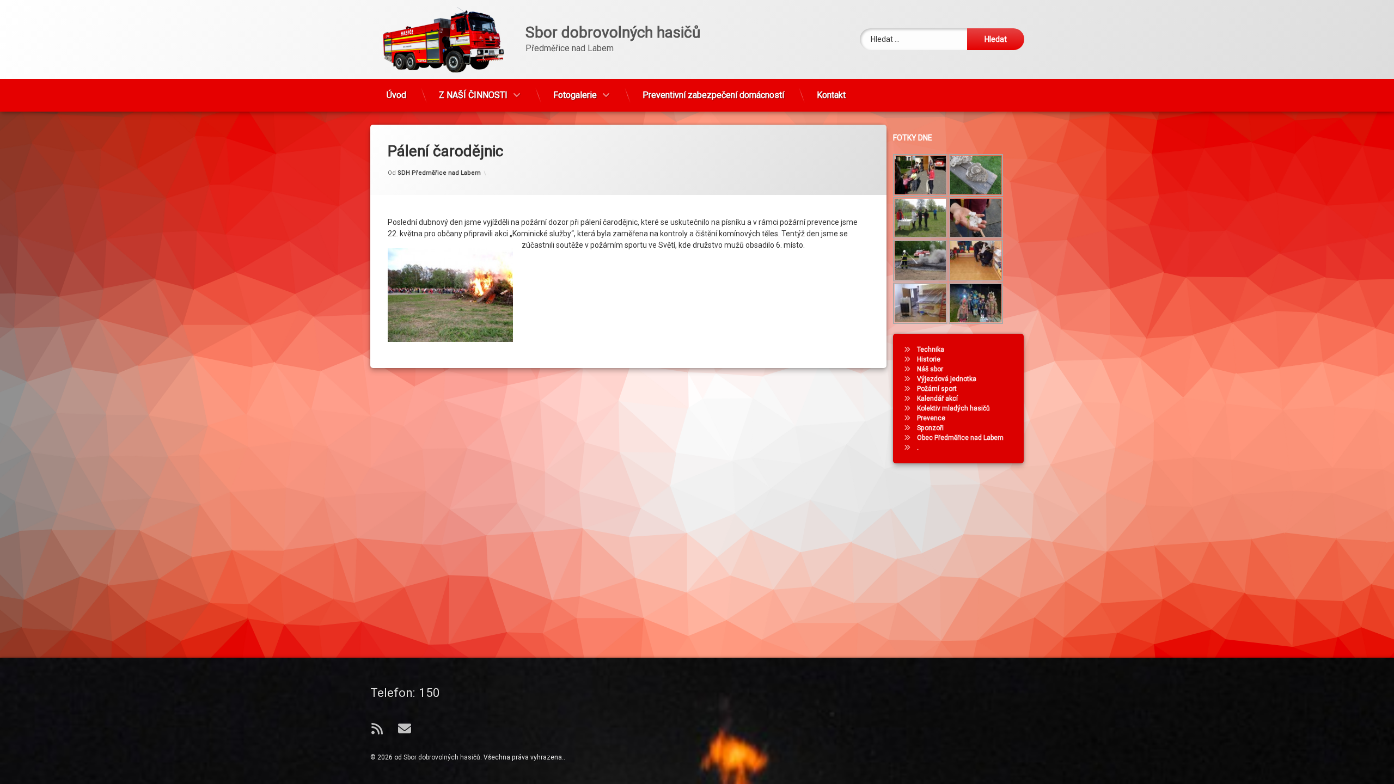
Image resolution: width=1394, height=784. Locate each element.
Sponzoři (930, 428)
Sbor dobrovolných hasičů (441, 757)
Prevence (931, 418)
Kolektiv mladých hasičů (953, 408)
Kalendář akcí (937, 398)
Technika (930, 349)
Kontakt (831, 95)
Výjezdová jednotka (946, 379)
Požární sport (937, 389)
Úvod (396, 95)
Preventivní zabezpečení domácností (713, 95)
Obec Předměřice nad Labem (960, 438)
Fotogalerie (575, 95)
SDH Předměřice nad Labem (439, 172)
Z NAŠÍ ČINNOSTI (473, 95)
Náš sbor (930, 369)
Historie (928, 359)
